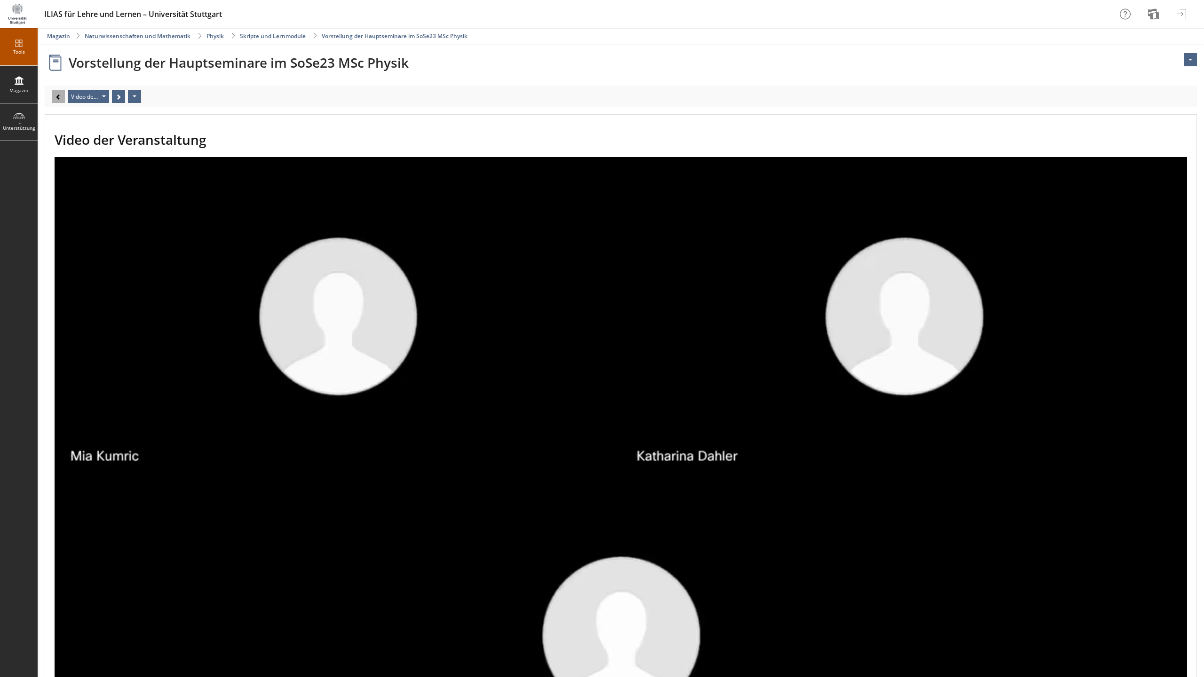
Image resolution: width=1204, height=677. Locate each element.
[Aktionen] (134, 96)
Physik (215, 36)
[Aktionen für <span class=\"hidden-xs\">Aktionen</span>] (1190, 59)
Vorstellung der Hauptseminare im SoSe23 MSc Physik (394, 36)
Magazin (58, 36)
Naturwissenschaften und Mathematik (137, 36)
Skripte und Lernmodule (273, 36)
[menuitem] (1155, 14)
